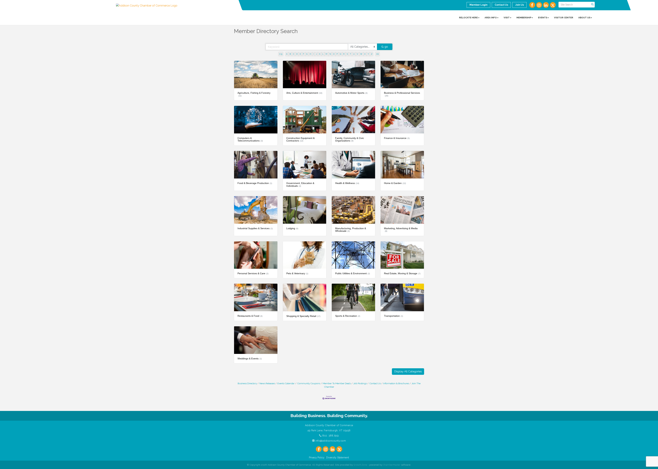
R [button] (343, 54)
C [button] (293, 54)
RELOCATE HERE (468, 17)
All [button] (377, 54)
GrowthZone (360, 465)
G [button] (307, 54)
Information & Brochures (396, 383)
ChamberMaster (392, 465)
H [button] (310, 54)
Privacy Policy (316, 457)
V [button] (357, 54)
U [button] (354, 54)
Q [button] (340, 54)
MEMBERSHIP (523, 17)
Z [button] (371, 54)
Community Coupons (308, 383)
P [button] (337, 54)
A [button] (287, 54)
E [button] (300, 54)
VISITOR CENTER (563, 17)
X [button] (364, 54)
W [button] (361, 54)
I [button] (313, 54)
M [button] (326, 54)
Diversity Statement (337, 457)
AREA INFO (491, 17)
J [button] (316, 54)
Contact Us (375, 383)
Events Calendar (286, 383)
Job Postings (360, 383)
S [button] (347, 54)
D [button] (297, 54)
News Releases (267, 383)
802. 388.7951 (330, 435)
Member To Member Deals (337, 383)
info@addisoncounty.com (330, 440)
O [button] (333, 54)
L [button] (323, 54)
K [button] (319, 54)
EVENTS (542, 17)
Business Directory (247, 383)
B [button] (290, 54)
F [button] (303, 54)
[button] (408, 371)
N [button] (330, 54)
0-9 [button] (280, 54)
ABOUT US (584, 17)
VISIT (507, 17)
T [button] (350, 54)
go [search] (386, 46)
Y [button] (368, 54)
